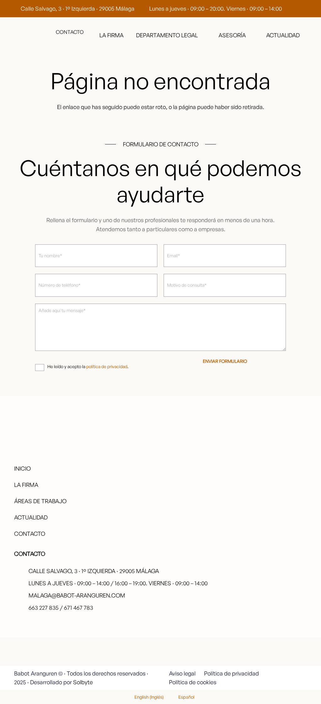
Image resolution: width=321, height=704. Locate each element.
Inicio (22, 468)
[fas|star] (285, 646)
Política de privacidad (231, 673)
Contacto (29, 533)
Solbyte (83, 682)
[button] (202, 35)
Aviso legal (182, 673)
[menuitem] (145, 697)
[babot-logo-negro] (32, 35)
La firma (26, 484)
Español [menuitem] (186, 697)
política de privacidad (106, 366)
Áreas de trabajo (40, 501)
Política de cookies (192, 682)
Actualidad (31, 517)
